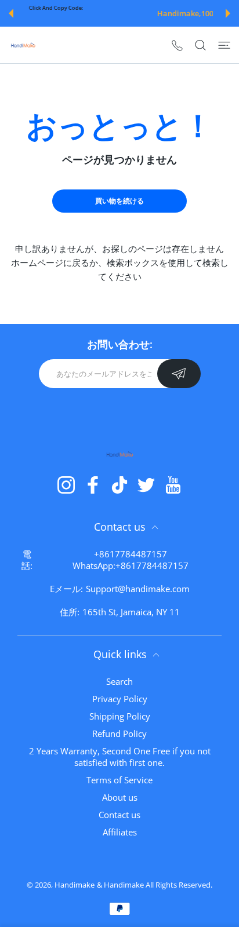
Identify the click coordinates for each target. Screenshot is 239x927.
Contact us (119, 814)
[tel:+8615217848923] (177, 44)
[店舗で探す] (200, 44)
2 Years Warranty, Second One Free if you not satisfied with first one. (120, 756)
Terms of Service (119, 780)
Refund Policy (119, 733)
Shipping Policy (119, 716)
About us (119, 797)
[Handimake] (23, 44)
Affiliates (120, 832)
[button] (11, 13)
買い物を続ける (119, 201)
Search (119, 681)
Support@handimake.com (138, 588)
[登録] (179, 373)
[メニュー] (224, 44)
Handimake (75, 884)
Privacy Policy (119, 699)
